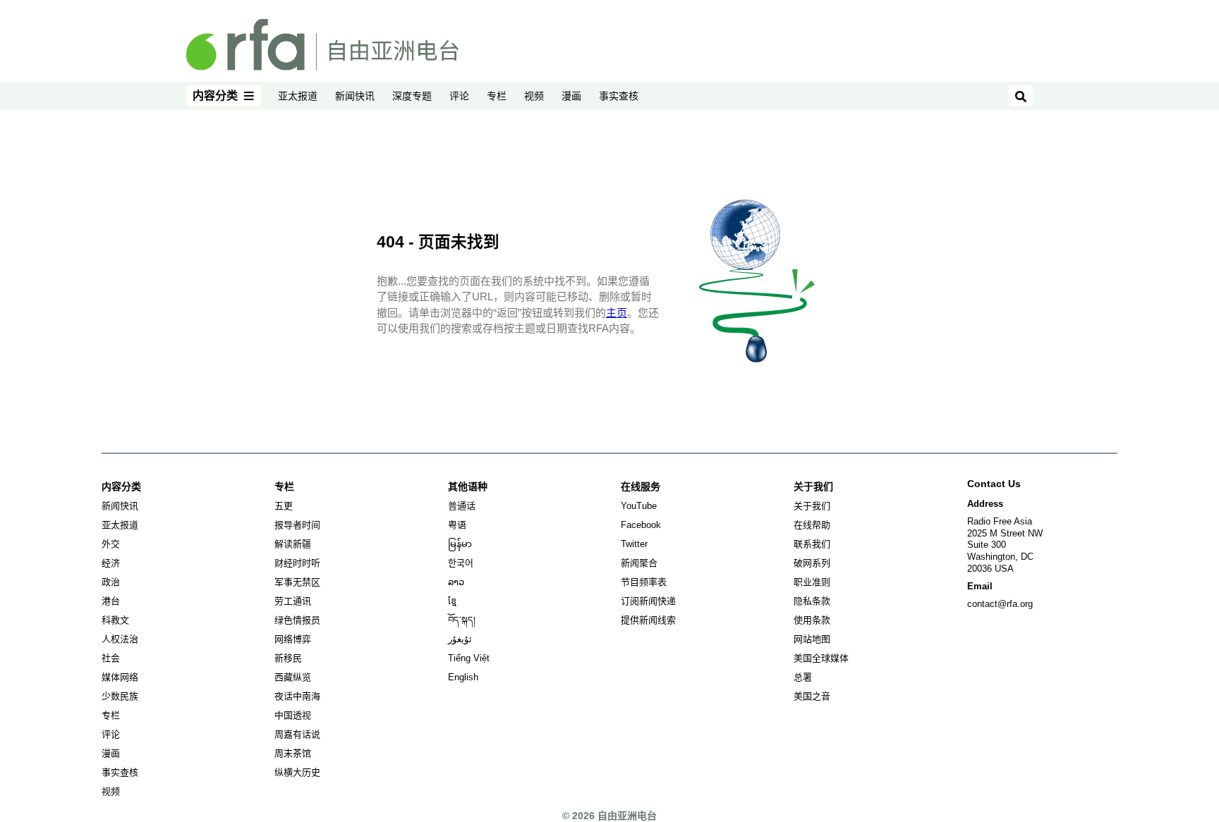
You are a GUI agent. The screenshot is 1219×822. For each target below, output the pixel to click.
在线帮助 (812, 525)
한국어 (460, 563)
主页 (616, 313)
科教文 (115, 620)
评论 (459, 96)
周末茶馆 (292, 753)
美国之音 (812, 696)
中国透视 (292, 715)
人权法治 (120, 639)
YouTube (639, 506)
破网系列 (812, 563)
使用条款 (812, 620)
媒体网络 (120, 677)
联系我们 (812, 544)
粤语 (457, 525)
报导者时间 (297, 525)
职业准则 (812, 582)
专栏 (497, 96)
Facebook (641, 525)
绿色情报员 (297, 620)
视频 (534, 96)
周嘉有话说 (297, 734)
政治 (111, 582)
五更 (283, 506)
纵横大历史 (297, 772)
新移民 (288, 658)
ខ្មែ (452, 601)
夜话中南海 (297, 696)
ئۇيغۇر (460, 639)
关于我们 (812, 506)
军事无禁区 (297, 582)
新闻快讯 (355, 96)
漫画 (571, 96)
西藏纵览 (292, 677)
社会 (111, 658)
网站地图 (812, 639)
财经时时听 (297, 563)
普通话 (461, 506)
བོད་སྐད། (461, 620)
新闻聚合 (639, 563)
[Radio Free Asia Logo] (322, 44)
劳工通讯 (292, 601)
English (463, 677)
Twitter (634, 544)
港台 (111, 601)
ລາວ (456, 582)
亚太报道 (297, 96)
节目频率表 (644, 582)
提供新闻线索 (648, 620)
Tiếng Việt (469, 658)
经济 (111, 563)
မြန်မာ (460, 544)
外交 (111, 544)
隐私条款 (812, 601)
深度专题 (412, 96)
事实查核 (618, 96)
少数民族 (120, 696)
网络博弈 (292, 639)
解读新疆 (292, 544)
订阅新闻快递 (648, 601)
